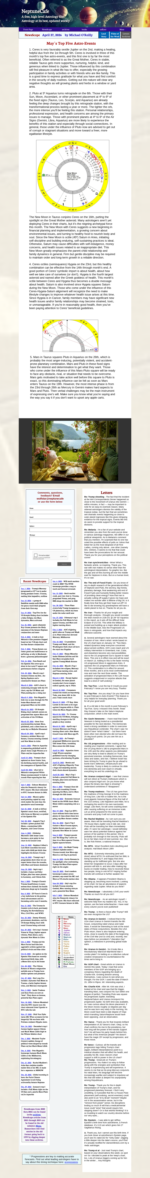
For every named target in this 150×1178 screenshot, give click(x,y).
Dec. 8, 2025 (26, 1050)
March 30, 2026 (27, 733)
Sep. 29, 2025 (26, 929)
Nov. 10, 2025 (26, 1002)
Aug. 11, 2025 (26, 845)
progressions (71, 1162)
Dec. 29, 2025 (26, 1086)
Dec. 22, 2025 (26, 1074)
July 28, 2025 (26, 820)
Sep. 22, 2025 (26, 917)
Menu (38, 1125)
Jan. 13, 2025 (58, 593)
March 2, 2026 (27, 685)
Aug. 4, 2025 (26, 833)
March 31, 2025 (59, 726)
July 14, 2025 (26, 796)
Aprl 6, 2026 (26, 745)
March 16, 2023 (27, 709)
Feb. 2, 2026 (26, 636)
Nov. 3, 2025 (26, 990)
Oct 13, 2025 (26, 953)
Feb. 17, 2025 (58, 653)
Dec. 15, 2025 (26, 1062)
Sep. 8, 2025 (25, 893)
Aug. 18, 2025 (26, 857)
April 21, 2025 (58, 762)
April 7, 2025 (58, 738)
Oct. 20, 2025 (26, 965)
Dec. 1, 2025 (25, 1038)
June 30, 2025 (58, 883)
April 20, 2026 (26, 769)
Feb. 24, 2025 (58, 665)
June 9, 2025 (57, 847)
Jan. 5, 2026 (25, 588)
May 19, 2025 (58, 810)
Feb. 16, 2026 (26, 661)
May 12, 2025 (58, 798)
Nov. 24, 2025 (26, 1026)
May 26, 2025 (58, 822)
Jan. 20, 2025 (58, 605)
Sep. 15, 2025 (26, 905)
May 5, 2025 (57, 786)
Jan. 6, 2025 (57, 581)
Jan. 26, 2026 (26, 624)
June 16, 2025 (58, 859)
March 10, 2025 (59, 690)
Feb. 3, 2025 (57, 629)
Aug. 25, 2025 (26, 869)
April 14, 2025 (58, 750)
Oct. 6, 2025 (25, 941)
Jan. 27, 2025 (58, 617)
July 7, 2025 (57, 895)
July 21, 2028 (26, 808)
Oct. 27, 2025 (26, 978)
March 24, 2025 (59, 714)
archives (37, 1114)
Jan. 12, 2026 (26, 600)
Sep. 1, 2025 (25, 881)
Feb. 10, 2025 (58, 641)
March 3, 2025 (58, 677)
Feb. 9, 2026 (26, 648)
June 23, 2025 (58, 871)
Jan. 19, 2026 (26, 612)
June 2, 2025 (57, 835)
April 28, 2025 (58, 774)
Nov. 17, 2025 (26, 1014)
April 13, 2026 (27, 757)
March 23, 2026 (27, 721)
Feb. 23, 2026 (26, 673)
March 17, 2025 (59, 702)
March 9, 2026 (27, 697)
